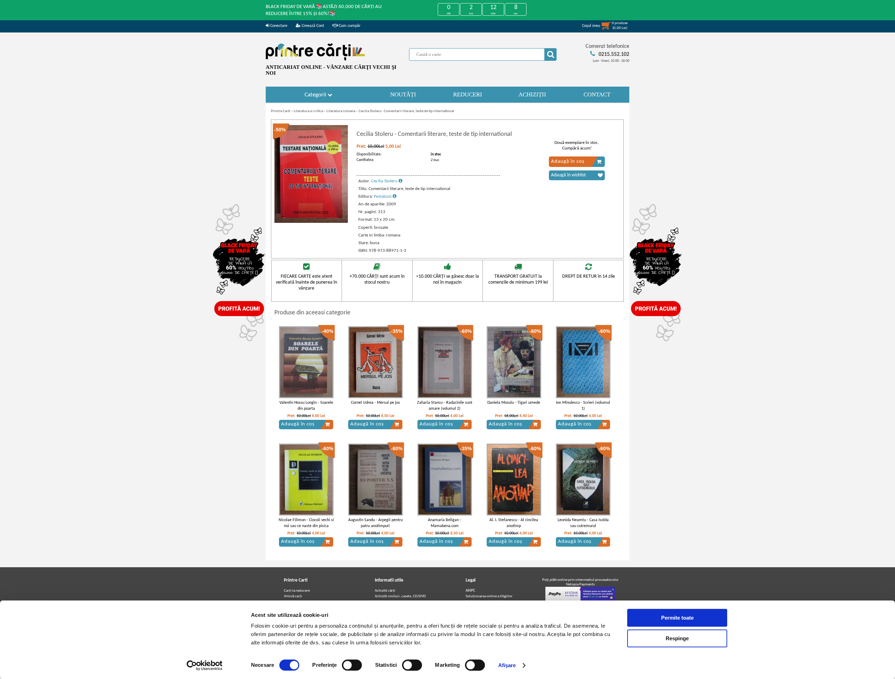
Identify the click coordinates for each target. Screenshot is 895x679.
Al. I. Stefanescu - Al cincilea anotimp (513, 523)
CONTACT (596, 94)
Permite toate (677, 618)
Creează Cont (312, 26)
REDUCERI (467, 94)
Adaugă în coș (568, 161)
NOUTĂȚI (403, 94)
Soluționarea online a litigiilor (489, 596)
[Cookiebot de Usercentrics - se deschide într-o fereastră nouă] (204, 665)
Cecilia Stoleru (385, 181)
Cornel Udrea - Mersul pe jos (375, 403)
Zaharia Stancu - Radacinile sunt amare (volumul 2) (444, 406)
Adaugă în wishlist (568, 175)
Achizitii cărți (385, 591)
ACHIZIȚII (532, 94)
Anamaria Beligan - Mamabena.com (444, 523)
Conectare (278, 26)
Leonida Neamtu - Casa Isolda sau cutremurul (583, 523)
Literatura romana (341, 111)
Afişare (507, 665)
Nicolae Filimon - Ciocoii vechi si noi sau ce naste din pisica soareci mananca (306, 526)
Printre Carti (280, 111)
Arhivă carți (293, 596)
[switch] (352, 665)
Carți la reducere (297, 591)
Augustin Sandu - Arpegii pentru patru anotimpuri (375, 523)
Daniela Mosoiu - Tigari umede (513, 403)
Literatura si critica (308, 111)
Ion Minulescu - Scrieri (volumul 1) (583, 406)
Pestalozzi (383, 196)
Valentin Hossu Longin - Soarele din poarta (306, 406)
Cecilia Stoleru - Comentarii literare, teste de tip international (406, 111)
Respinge (677, 638)
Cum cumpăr (349, 26)
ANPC (470, 591)
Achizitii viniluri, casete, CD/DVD (400, 596)
